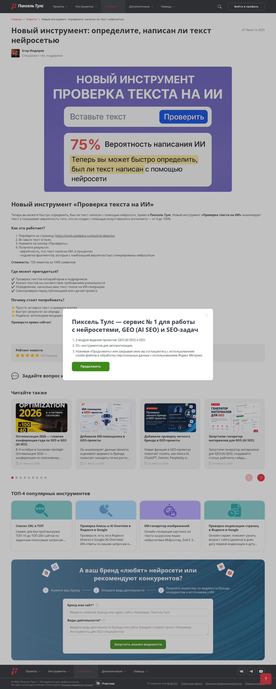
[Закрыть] (207, 315)
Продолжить (91, 366)
